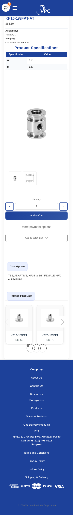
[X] (26, 499)
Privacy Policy (36, 460)
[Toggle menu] (14, 8)
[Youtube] (42, 499)
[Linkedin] (17, 499)
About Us (36, 377)
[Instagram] (34, 499)
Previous (7, 322)
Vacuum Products (36, 416)
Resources (36, 394)
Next (62, 322)
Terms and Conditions (36, 452)
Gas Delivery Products (36, 424)
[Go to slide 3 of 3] (42, 348)
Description (17, 266)
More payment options (36, 226)
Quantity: (37, 199)
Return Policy (36, 469)
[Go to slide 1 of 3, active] (31, 348)
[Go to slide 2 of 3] (36, 348)
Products (36, 408)
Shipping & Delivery (36, 477)
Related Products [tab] (21, 295)
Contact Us (36, 385)
